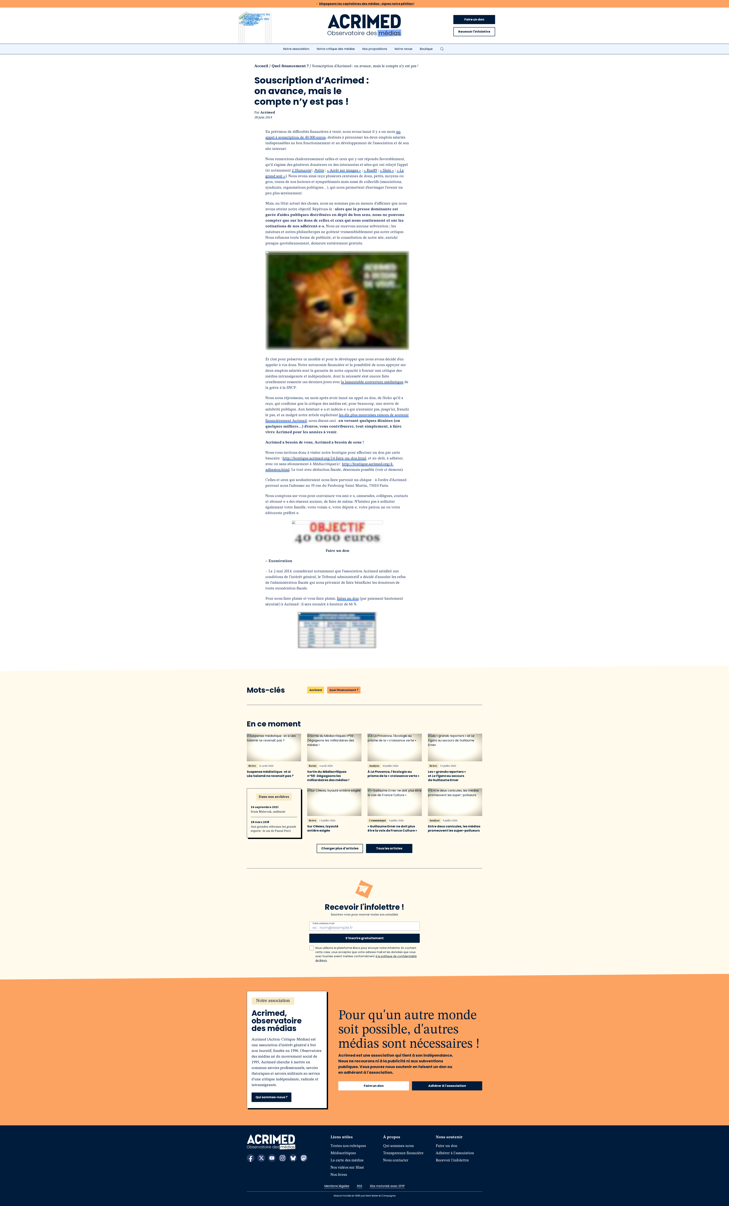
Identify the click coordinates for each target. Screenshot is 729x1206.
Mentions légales (336, 1186)
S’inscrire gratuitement (365, 938)
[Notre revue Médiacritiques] (260, 30)
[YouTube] (272, 1158)
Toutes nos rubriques (348, 1146)
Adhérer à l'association (447, 1086)
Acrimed (267, 112)
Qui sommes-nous (398, 1146)
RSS (359, 1186)
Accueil (261, 66)
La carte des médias (347, 1160)
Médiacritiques (343, 1153)
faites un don (348, 599)
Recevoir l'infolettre (474, 31)
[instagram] (282, 1158)
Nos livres (339, 1175)
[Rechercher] (442, 49)
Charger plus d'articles (339, 848)
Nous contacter (395, 1160)
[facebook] (250, 1158)
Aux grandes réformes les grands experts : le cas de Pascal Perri (273, 829)
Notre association (296, 49)
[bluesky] (293, 1158)
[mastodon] (304, 1158)
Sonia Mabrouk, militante (268, 811)
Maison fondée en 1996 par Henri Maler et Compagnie (364, 1195)
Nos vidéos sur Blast (347, 1168)
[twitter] (261, 1158)
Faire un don (474, 19)
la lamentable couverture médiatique (372, 382)
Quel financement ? (290, 66)
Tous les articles (389, 848)
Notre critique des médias (336, 49)
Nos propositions (374, 49)
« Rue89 (370, 171)
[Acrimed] (364, 25)
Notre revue (403, 49)
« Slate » (387, 171)
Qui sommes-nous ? (271, 1097)
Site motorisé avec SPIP (387, 1186)
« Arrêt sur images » (344, 171)
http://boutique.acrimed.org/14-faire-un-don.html (324, 458)
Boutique (426, 49)
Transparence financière (403, 1153)
